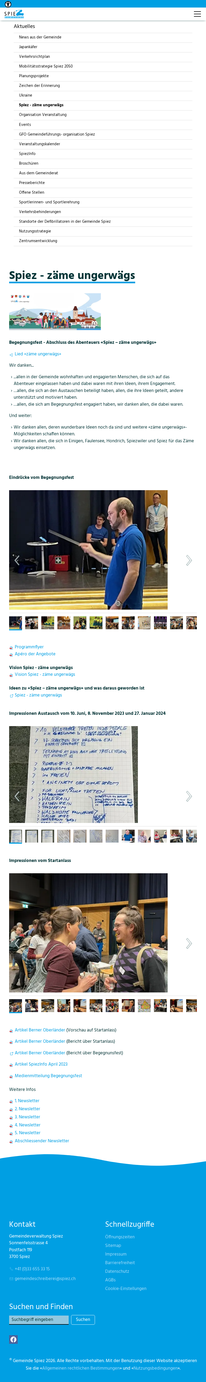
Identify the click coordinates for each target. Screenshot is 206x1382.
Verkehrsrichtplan (34, 57)
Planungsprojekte (34, 76)
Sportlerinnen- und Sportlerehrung (49, 202)
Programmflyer (29, 647)
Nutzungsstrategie (35, 231)
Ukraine (25, 95)
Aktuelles (24, 26)
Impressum (116, 1254)
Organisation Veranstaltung (43, 115)
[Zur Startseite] (14, 14)
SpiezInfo (27, 154)
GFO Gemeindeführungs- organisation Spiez (57, 134)
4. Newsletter (28, 1125)
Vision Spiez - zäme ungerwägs (45, 674)
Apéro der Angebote (35, 654)
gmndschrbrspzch (45, 1278)
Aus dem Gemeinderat (38, 173)
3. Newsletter (27, 1117)
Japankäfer (28, 47)
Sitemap (113, 1245)
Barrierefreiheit (120, 1263)
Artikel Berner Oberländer (40, 1030)
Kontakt (181, 11)
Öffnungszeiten (120, 1237)
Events (25, 125)
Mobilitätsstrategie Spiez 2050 (46, 66)
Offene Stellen (31, 192)
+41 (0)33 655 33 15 (32, 1269)
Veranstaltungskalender (39, 144)
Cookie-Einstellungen (125, 1288)
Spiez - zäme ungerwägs (41, 105)
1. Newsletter (27, 1101)
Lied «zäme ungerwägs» (38, 354)
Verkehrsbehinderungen (40, 212)
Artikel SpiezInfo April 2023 (41, 1064)
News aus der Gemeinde (40, 37)
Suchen (83, 1319)
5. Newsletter (28, 1133)
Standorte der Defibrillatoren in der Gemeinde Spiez (65, 221)
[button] (122, 560)
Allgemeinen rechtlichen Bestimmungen (81, 1368)
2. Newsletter (27, 1109)
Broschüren (28, 163)
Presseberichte (32, 183)
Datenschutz (117, 1271)
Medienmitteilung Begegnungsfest (48, 1076)
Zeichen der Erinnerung (39, 86)
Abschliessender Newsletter (42, 1141)
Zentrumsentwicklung (38, 241)
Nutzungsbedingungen (156, 1368)
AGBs (110, 1280)
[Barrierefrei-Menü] (8, 4)
